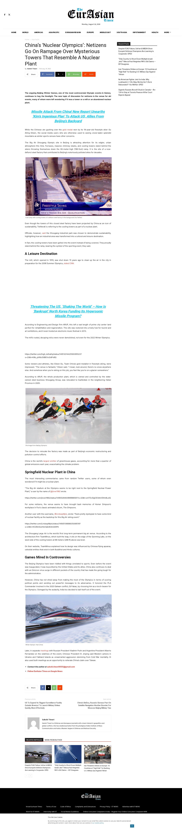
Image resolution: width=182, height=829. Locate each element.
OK (132, 826)
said (44, 233)
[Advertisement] (68, 85)
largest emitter (49, 461)
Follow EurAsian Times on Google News (44, 671)
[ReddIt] (59, 687)
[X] (9, 14)
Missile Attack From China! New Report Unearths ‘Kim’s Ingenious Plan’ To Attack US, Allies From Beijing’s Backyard (68, 116)
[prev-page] (26, 775)
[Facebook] (4, 14)
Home (27, 39)
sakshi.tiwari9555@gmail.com (61, 667)
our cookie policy (98, 823)
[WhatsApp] (54, 687)
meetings (44, 650)
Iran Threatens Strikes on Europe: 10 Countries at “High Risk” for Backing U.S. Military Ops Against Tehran (97, 768)
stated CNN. (69, 263)
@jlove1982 (55, 491)
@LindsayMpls (60, 514)
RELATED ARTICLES (34, 740)
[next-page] (30, 775)
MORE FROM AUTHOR (53, 740)
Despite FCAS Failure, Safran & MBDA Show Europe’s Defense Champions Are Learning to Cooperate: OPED (38, 767)
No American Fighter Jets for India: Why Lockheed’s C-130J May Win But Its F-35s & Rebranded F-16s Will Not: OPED (135, 82)
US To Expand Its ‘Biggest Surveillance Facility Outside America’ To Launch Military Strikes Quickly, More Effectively (43, 705)
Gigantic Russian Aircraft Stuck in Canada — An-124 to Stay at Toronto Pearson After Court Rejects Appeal (137, 92)
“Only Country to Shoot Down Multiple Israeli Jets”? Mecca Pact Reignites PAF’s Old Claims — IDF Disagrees (67, 767)
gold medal (68, 129)
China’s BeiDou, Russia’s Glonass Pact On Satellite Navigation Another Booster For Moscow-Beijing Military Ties (94, 705)
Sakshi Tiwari (32, 69)
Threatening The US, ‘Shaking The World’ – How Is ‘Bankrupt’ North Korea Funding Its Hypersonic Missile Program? (68, 311)
